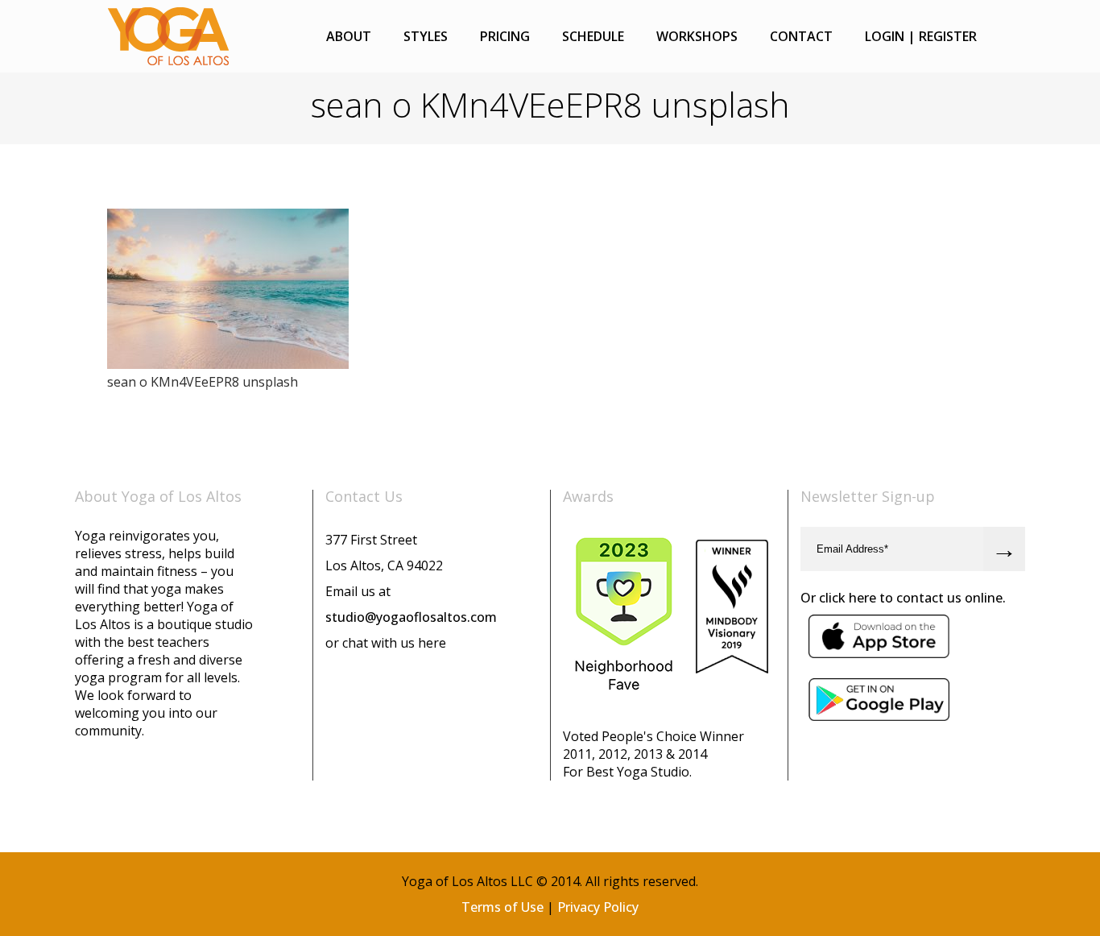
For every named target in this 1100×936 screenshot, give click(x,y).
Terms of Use (502, 907)
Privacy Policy (598, 907)
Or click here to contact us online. (903, 598)
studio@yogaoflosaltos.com (411, 617)
